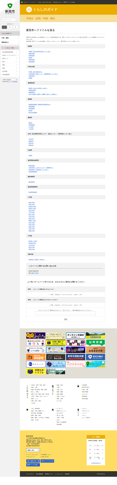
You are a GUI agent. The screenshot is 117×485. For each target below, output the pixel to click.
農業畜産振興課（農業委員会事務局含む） (40, 104)
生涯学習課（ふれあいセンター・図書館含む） (41, 167)
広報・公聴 (85, 389)
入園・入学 (60, 389)
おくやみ (59, 401)
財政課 (30, 57)
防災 (3, 61)
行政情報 (84, 385)
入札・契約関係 (35, 408)
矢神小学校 (32, 228)
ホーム (25, 2)
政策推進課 (32, 55)
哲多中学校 (32, 247)
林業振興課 (32, 106)
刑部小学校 (32, 218)
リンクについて (59, 474)
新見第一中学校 (33, 241)
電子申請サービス (57, 2)
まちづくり (85, 394)
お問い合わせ (45, 456)
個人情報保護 (39, 474)
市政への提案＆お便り (32, 461)
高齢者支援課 (32, 90)
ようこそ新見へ (86, 417)
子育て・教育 (60, 417)
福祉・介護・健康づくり (37, 411)
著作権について (49, 474)
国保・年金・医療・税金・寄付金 (40, 394)
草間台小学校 (32, 208)
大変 (52, 294)
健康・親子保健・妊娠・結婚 (39, 389)
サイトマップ (30, 456)
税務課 (30, 78)
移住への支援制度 (61, 422)
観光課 (30, 110)
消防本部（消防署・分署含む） (37, 259)
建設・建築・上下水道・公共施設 (40, 417)
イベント (84, 413)
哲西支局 (31, 145)
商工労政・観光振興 (36, 413)
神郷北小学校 (32, 220)
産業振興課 (32, 108)
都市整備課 (32, 125)
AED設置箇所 (6, 74)
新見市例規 (85, 391)
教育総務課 (32, 165)
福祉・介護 (34, 387)
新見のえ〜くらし (61, 411)
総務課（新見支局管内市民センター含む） (40, 51)
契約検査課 (32, 61)
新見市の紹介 (85, 387)
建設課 (30, 122)
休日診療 (4, 71)
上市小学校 (32, 212)
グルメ (84, 415)
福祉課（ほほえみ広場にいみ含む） (38, 88)
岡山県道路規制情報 (7, 52)
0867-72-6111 (32, 440)
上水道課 (31, 127)
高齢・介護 (60, 398)
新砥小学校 (32, 226)
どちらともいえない (67, 294)
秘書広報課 (32, 53)
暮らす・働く (60, 415)
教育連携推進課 (33, 171)
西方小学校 (32, 214)
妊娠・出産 (60, 385)
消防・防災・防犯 (36, 401)
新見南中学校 (32, 243)
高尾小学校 (32, 204)
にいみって (60, 408)
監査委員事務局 (33, 192)
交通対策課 (32, 76)
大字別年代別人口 (96, 463)
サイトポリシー (30, 474)
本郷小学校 (32, 224)
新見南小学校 (32, 206)
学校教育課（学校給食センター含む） (39, 169)
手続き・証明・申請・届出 (45, 2)
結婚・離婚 (60, 394)
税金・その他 (34, 420)
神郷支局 (31, 141)
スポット (84, 408)
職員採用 (84, 396)
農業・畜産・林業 (36, 415)
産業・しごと (34, 398)
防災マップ (5, 58)
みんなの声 (60, 413)
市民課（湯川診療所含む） (36, 72)
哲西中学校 (32, 249)
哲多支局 (31, 143)
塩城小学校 (32, 210)
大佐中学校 (32, 245)
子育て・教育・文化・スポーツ (39, 396)
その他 (33, 403)
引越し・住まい (61, 396)
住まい (58, 420)
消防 (3, 65)
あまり (76, 294)
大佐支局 (31, 139)
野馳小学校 (32, 231)
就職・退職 (60, 391)
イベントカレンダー (32, 454)
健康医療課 (32, 92)
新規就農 (59, 424)
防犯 (3, 68)
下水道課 (31, 129)
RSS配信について (46, 454)
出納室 (30, 155)
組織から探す (31, 450)
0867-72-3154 (35, 273)
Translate (15, 81)
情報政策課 (32, 59)
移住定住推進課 (33, 112)
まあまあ (57, 294)
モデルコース (85, 411)
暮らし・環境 (34, 391)
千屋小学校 (32, 216)
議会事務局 (32, 182)
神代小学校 (32, 222)
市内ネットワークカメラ (9, 55)
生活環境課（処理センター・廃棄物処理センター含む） (43, 74)
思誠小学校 (32, 202)
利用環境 (67, 474)
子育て (58, 387)
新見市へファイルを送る (32, 464)
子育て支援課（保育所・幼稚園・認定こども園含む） (43, 94)
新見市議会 (85, 398)
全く (81, 294)
